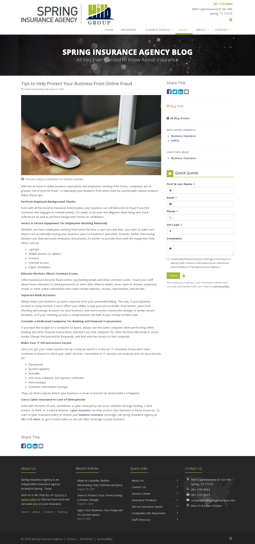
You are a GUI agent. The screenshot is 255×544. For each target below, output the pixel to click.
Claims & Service (159, 29)
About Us (138, 480)
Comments (174, 238)
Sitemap (62, 512)
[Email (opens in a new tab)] (40, 446)
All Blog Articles (180, 118)
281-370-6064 (30, 419)
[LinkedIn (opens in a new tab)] (35, 446)
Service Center (141, 493)
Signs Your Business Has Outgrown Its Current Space (100, 514)
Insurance (130, 29)
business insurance (91, 415)
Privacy (71, 539)
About (202, 29)
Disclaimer (86, 539)
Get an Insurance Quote (147, 506)
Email (172, 197)
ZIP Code (174, 225)
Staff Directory (141, 519)
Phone (172, 211)
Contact (223, 29)
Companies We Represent (149, 513)
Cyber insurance (80, 410)
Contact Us (139, 487)
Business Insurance (183, 136)
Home (109, 29)
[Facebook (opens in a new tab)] (23, 446)
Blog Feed (176, 106)
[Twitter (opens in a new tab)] (29, 446)
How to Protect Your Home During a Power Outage (99, 499)
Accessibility (105, 539)
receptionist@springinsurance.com (213, 500)
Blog (184, 29)
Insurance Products (144, 500)
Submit (173, 275)
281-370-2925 (200, 495)
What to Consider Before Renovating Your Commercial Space (100, 485)
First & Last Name (181, 184)
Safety (175, 140)
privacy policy (221, 286)
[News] (230, 20)
